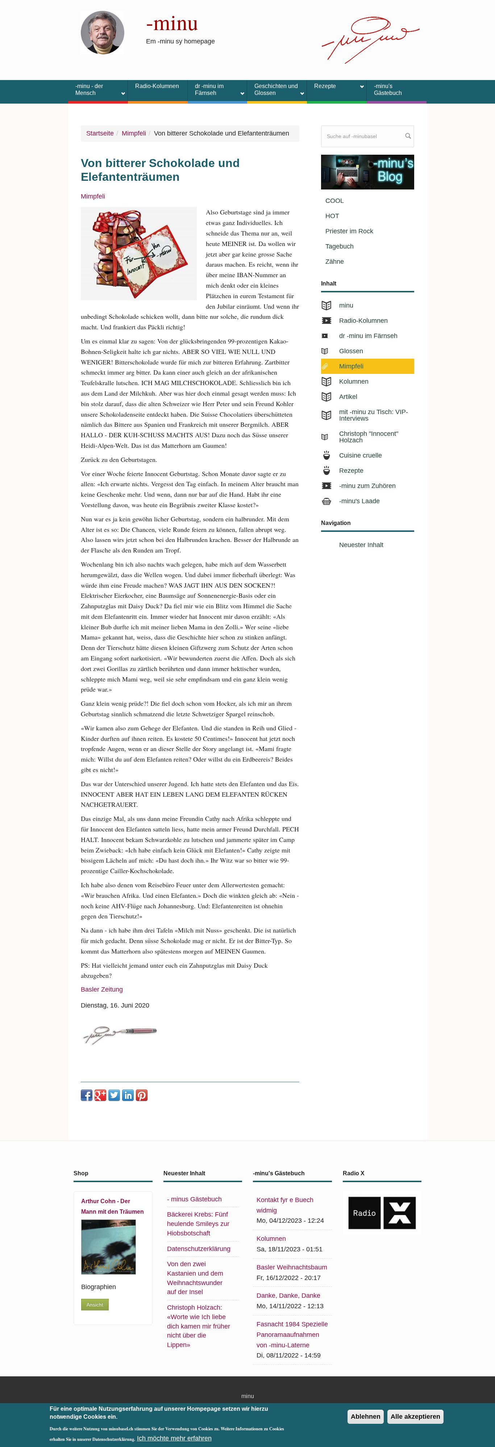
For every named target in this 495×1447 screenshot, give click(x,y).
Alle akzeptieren (415, 1416)
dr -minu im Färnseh (206, 89)
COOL (334, 200)
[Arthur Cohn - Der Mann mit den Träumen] (108, 1246)
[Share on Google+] (100, 1095)
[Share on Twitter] (114, 1095)
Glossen (351, 351)
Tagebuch (339, 246)
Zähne (334, 261)
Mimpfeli (134, 133)
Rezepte (321, 87)
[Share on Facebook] (86, 1095)
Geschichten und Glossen (272, 89)
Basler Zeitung (102, 989)
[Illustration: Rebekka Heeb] (139, 253)
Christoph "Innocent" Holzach (368, 437)
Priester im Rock (349, 231)
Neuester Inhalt (361, 545)
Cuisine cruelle (360, 455)
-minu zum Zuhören (367, 485)
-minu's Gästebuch (388, 89)
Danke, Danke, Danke (288, 1295)
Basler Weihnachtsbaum (292, 1267)
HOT (332, 216)
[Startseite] (102, 32)
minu (346, 305)
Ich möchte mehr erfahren (174, 1438)
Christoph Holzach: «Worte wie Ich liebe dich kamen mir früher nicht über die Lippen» (198, 1326)
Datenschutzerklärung (198, 1248)
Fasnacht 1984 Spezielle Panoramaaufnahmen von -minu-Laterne (292, 1335)
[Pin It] (141, 1095)
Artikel (348, 396)
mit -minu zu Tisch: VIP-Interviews (373, 415)
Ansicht (95, 1305)
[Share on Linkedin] (128, 1095)
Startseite (100, 133)
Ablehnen (365, 1416)
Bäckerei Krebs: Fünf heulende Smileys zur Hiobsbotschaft (198, 1224)
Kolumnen (354, 381)
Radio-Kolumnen (157, 86)
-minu (172, 21)
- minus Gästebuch (194, 1199)
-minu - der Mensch (85, 89)
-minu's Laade (359, 501)
